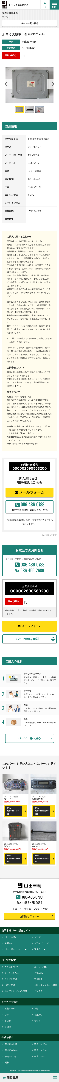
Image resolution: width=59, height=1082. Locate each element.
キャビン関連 (11, 979)
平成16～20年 (11, 1050)
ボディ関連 (10, 985)
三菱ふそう (10, 1008)
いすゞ (8, 1014)
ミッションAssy (12, 973)
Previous (7, 84)
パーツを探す (11, 937)
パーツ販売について (14, 949)
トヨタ (8, 1020)
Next (52, 84)
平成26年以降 (11, 1044)
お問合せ (9, 943)
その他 (8, 1026)
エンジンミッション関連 (16, 991)
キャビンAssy (11, 966)
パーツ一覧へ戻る (29, 23)
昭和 (7, 1062)
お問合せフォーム (29, 916)
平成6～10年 (10, 1056)
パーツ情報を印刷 (27, 638)
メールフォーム (31, 492)
